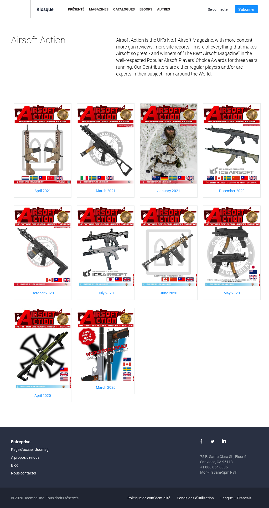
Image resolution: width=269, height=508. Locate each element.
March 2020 (106, 387)
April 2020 (42, 395)
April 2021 (42, 190)
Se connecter (218, 9)
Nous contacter (23, 473)
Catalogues (124, 9)
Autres (163, 9)
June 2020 (168, 292)
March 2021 (106, 190)
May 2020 (232, 292)
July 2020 (106, 292)
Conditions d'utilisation (195, 497)
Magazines (98, 9)
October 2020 (43, 292)
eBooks (145, 9)
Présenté (76, 9)
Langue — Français (236, 497)
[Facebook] (201, 441)
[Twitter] (212, 441)
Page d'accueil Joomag (30, 449)
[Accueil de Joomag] (21, 8)
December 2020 (232, 190)
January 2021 (168, 190)
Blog (14, 465)
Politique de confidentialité (148, 497)
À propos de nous (25, 457)
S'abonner (246, 9)
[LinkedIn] (224, 441)
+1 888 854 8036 (214, 466)
